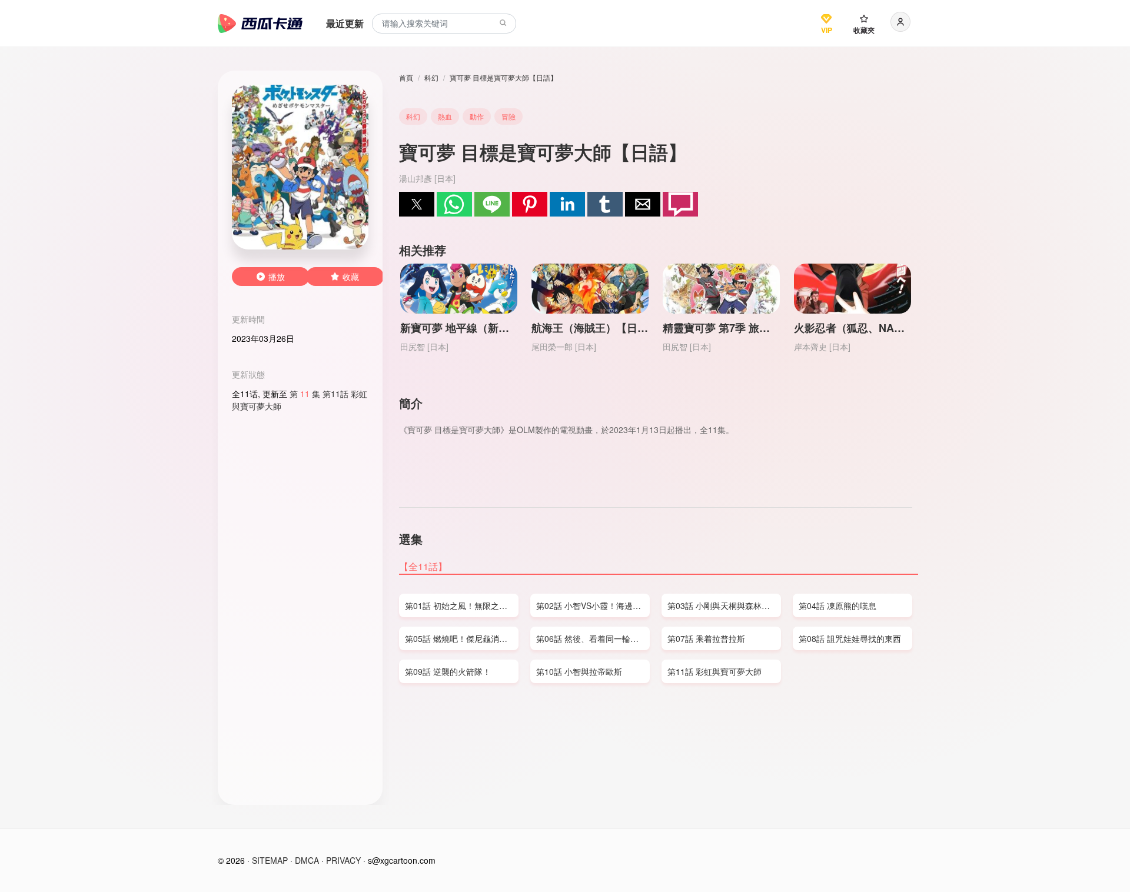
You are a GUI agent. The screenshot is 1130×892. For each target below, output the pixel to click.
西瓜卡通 (260, 23)
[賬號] (900, 22)
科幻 (431, 77)
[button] (416, 204)
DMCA (307, 860)
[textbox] (444, 24)
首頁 (406, 77)
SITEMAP (270, 860)
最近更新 (345, 23)
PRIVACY (343, 860)
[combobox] (444, 24)
